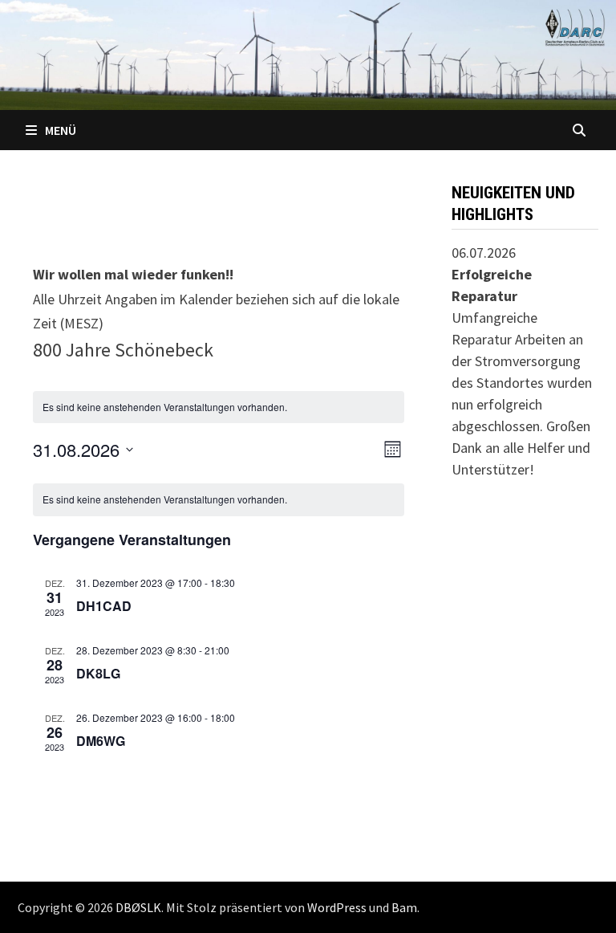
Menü (60, 130)
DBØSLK (138, 907)
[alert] (218, 499)
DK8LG (98, 673)
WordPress (337, 907)
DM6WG (100, 740)
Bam (404, 907)
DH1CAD (104, 606)
